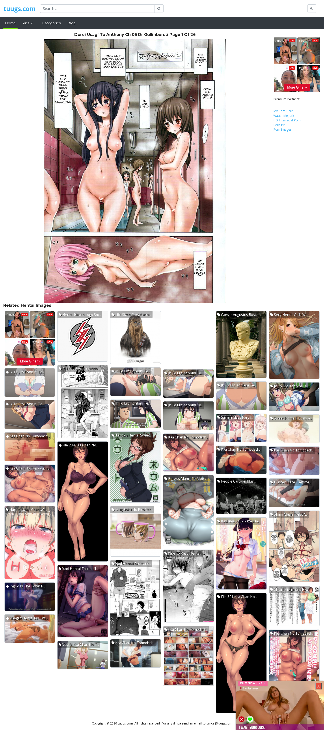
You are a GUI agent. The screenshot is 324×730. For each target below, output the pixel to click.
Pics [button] (26, 23)
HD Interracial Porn (287, 120)
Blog (71, 23)
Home (10, 23)
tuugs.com (19, 8)
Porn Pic (279, 125)
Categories (51, 23)
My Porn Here (283, 111)
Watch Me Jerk (283, 115)
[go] (159, 8)
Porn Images (282, 129)
